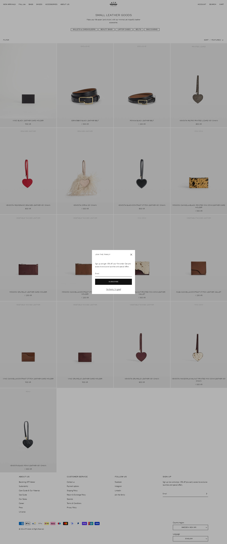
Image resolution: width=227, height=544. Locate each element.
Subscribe (113, 281)
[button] (131, 254)
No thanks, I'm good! (113, 289)
